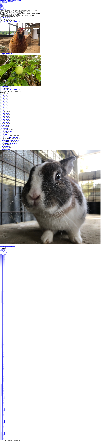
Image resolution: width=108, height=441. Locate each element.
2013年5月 (2, 403)
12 (4, 250)
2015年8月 (2, 376)
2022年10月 (2, 293)
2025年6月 (2, 261)
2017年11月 (2, 349)
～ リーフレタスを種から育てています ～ (10, 137)
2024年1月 (2, 278)
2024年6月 (2, 273)
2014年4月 (2, 392)
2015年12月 (2, 372)
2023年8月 (2, 283)
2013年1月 (2, 407)
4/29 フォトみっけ (4, 116)
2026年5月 (2, 255)
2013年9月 (2, 399)
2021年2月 (2, 313)
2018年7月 (2, 341)
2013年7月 (2, 401)
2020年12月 (2, 315)
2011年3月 (2, 429)
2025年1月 (2, 266)
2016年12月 (2, 360)
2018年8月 (2, 340)
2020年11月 (2, 316)
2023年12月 (2, 279)
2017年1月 (2, 359)
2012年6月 (2, 414)
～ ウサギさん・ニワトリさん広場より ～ (10, 21)
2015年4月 (2, 380)
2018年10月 (2, 338)
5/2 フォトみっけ (4, 107)
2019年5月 (2, 331)
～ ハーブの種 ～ (4, 134)
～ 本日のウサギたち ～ (6, 146)
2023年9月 (2, 282)
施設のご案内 (3, 9)
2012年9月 (2, 411)
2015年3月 (2, 381)
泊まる (1, 6)
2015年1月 (2, 383)
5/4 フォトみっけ (4, 101)
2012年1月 (2, 419)
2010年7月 (2, 437)
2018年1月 (2, 347)
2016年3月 (2, 369)
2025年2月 (2, 265)
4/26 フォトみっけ (4, 125)
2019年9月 (2, 327)
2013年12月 (2, 396)
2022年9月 (2, 294)
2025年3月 (2, 264)
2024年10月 (2, 269)
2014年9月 (2, 387)
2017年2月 (2, 358)
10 (2, 250)
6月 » (5, 254)
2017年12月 (2, 348)
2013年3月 (2, 405)
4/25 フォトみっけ (4, 128)
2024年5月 (2, 274)
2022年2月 (2, 301)
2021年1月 (2, 314)
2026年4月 (2, 256)
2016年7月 (2, 365)
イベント (2, 7)
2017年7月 (2, 353)
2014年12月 (2, 384)
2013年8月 (2, 400)
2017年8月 (2, 352)
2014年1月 (2, 395)
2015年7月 (2, 377)
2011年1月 (2, 431)
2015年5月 (2, 379)
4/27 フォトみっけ (4, 122)
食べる (1, 5)
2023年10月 (2, 281)
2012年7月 (2, 413)
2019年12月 (2, 324)
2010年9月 (2, 435)
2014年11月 (2, 385)
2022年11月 (2, 292)
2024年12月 (2, 267)
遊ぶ (1, 3)
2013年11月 (2, 397)
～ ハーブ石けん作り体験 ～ (7, 131)
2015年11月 (2, 373)
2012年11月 (2, 409)
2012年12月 (2, 408)
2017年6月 (2, 354)
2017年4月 (2, 356)
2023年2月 (2, 289)
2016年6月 (2, 366)
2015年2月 (2, 382)
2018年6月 (2, 342)
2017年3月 (2, 357)
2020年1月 (2, 323)
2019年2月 (2, 334)
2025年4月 (2, 263)
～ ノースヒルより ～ (5, 86)
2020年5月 (2, 319)
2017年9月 (2, 351)
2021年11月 (2, 304)
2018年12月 (2, 336)
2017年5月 (2, 355)
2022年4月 (2, 299)
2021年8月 (2, 307)
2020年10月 (2, 317)
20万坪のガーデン (4, 2)
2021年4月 (2, 311)
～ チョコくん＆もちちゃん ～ (7, 246)
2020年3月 (2, 321)
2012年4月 (2, 416)
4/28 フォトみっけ (4, 119)
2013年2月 (2, 406)
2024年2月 (2, 277)
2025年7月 (2, 260)
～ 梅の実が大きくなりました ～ (8, 53)
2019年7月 (2, 329)
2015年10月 (2, 374)
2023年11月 (2, 280)
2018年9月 (2, 339)
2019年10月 (2, 326)
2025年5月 (2, 262)
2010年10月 (2, 434)
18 (3, 251)
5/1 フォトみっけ (4, 110)
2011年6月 (2, 426)
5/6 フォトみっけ (4, 95)
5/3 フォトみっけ (4, 104)
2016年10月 (2, 362)
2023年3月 (2, 288)
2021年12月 (2, 303)
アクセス (2, 8)
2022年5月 (2, 298)
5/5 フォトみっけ (4, 98)
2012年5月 (2, 415)
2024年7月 (2, 272)
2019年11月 (2, 325)
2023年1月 (2, 290)
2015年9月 (2, 375)
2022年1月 (2, 302)
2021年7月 (2, 308)
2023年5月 (2, 286)
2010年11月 (2, 433)
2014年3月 (2, 393)
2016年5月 (2, 367)
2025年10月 (2, 259)
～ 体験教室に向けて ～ (6, 149)
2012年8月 (2, 412)
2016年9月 (2, 363)
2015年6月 (2, 378)
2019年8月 (2, 328)
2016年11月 (2, 361)
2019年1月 (2, 335)
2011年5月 (2, 427)
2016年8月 (2, 364)
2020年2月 (2, 322)
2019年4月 (2, 332)
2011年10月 (2, 422)
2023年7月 (2, 284)
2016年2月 (2, 370)
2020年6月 (2, 318)
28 (6, 252)
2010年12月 (2, 432)
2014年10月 (2, 386)
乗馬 (1, 4)
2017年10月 (2, 350)
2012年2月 (2, 418)
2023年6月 (2, 285)
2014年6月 (2, 390)
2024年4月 (2, 275)
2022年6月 (2, 297)
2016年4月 (2, 368)
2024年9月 (2, 270)
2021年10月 (2, 305)
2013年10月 (2, 398)
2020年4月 (2, 320)
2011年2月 (2, 430)
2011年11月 (2, 421)
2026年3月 (2, 257)
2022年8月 (2, 295)
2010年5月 (2, 439)
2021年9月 (2, 306)
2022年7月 (2, 296)
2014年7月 (2, 389)
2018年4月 (2, 344)
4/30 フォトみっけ (4, 113)
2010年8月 (2, 436)
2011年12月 (2, 420)
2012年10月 (2, 410)
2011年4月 (2, 428)
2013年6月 (2, 402)
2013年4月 (2, 404)
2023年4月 (2, 287)
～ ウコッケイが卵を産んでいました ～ (9, 143)
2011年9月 (2, 423)
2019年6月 (2, 330)
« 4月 (1, 254)
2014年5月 (2, 391)
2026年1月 (2, 258)
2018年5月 (2, 343)
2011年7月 (2, 425)
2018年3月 (2, 345)
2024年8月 (2, 271)
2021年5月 (2, 310)
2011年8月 (2, 424)
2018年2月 (2, 346)
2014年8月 (2, 388)
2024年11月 (2, 268)
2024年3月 (2, 276)
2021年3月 (2, 312)
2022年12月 (2, 291)
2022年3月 (2, 300)
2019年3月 (2, 333)
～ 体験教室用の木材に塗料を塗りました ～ (10, 140)
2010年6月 (2, 438)
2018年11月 (2, 337)
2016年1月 (2, 371)
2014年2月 (2, 394)
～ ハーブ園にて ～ (5, 17)
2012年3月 (2, 417)
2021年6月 (2, 309)
